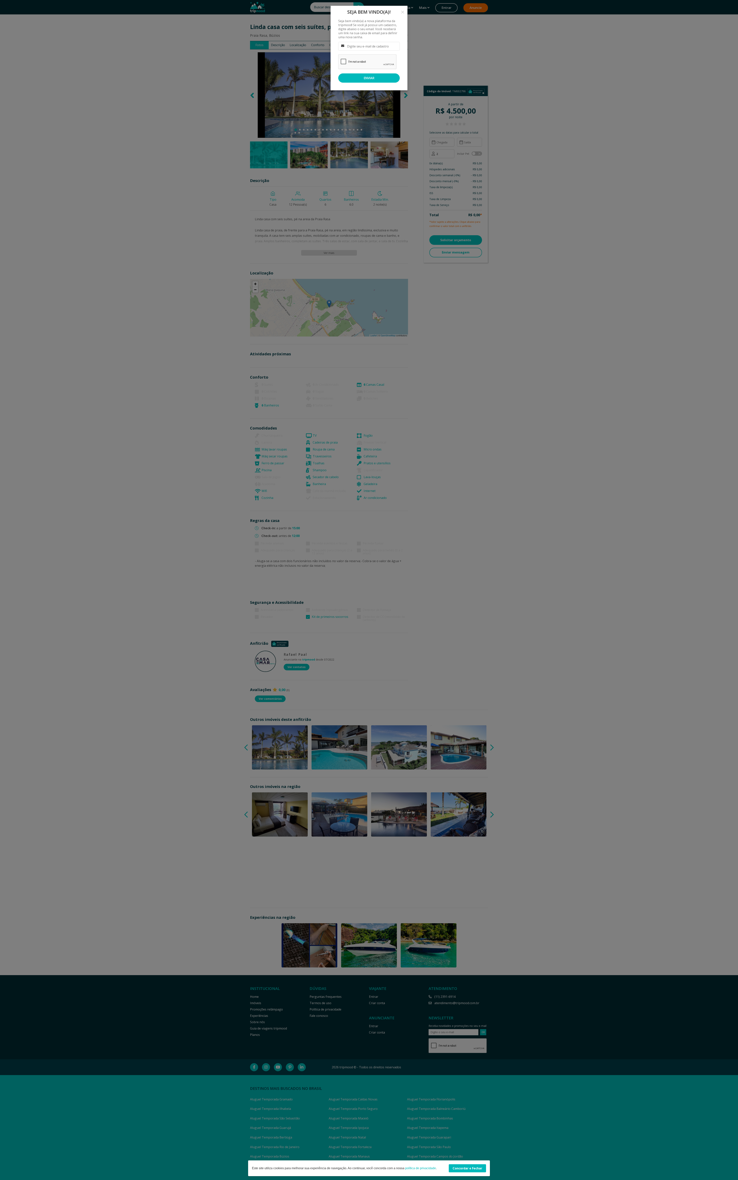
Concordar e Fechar (467, 1168)
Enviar (369, 78)
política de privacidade (420, 1168)
